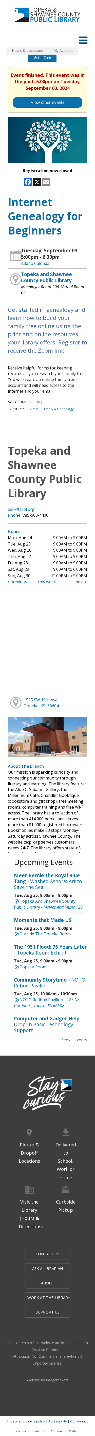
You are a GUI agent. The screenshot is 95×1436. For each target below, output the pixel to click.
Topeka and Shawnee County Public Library (46, 277)
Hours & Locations (27, 50)
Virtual (34, 408)
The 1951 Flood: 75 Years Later (50, 949)
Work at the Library (48, 1297)
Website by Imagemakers (47, 1380)
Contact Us (47, 1253)
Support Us (48, 1312)
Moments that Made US (43, 920)
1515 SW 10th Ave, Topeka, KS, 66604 (41, 703)
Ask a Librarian (47, 1268)
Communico (79, 1421)
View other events (48, 102)
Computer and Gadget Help (48, 1024)
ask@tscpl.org (21, 509)
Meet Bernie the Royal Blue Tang (48, 881)
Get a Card (42, 57)
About (47, 1282)
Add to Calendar (36, 263)
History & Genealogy (58, 408)
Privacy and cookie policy (26, 1421)
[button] (83, 40)
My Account (63, 50)
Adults (35, 401)
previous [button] (18, 582)
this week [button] (47, 582)
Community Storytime (49, 982)
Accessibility (57, 1421)
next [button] (80, 582)
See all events (74, 1040)
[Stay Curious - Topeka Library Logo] (47, 1094)
